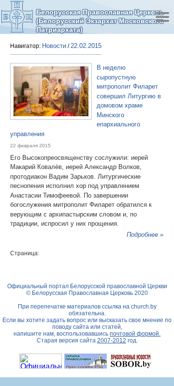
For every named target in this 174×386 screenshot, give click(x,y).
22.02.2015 (86, 45)
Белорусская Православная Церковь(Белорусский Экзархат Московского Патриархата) (100, 20)
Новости (54, 45)
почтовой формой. (135, 333)
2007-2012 (111, 340)
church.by (144, 306)
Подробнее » (145, 234)
